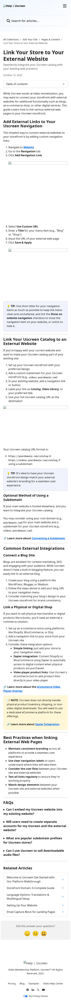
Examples (34, 983)
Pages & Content (50, 39)
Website (28, 147)
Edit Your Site (30, 39)
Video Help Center (53, 983)
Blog (22, 983)
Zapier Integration (47, 724)
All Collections (11, 39)
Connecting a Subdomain (48, 538)
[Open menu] (65, 6)
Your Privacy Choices (38, 996)
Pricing (12, 983)
